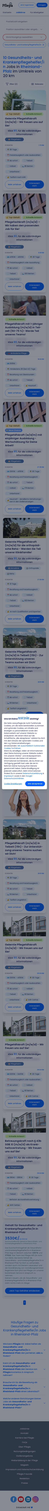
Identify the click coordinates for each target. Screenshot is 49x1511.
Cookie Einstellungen (13, 783)
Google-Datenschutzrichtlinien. (18, 777)
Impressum (9, 776)
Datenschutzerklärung (32, 773)
